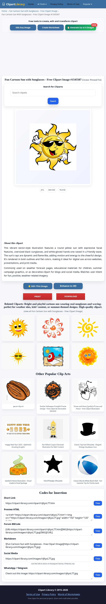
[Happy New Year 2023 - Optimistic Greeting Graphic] (18, 429)
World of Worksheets (69, 594)
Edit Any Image (23, 27)
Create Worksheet (50, 27)
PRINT (37, 296)
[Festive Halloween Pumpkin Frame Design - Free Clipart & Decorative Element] (53, 391)
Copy (98, 503)
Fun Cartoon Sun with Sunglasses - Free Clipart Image (33, 11)
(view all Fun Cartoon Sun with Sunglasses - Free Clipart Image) (53, 311)
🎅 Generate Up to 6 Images (81, 27)
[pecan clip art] (18, 391)
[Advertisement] (53, 54)
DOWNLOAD (70, 296)
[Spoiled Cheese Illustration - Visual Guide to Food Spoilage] (18, 465)
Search (53, 101)
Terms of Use (73, 4)
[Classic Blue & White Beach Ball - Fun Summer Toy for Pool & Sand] (87, 465)
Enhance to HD (68, 286)
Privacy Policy (56, 4)
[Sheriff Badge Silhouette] (53, 465)
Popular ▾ (87, 4)
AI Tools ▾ (42, 4)
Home (31, 4)
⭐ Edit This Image (38, 286)
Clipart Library (46, 589)
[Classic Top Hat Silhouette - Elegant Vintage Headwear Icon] (87, 429)
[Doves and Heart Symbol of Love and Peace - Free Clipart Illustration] (87, 391)
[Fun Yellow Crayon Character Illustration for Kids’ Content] (53, 429)
